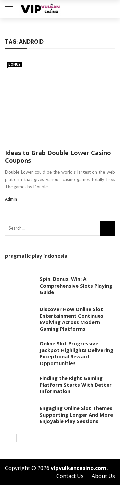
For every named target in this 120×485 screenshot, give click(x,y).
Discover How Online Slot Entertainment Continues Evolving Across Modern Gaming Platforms (71, 319)
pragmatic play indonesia (36, 255)
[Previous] (10, 438)
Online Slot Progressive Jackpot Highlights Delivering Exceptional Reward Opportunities (76, 353)
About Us (103, 476)
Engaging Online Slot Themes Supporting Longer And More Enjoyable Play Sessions (76, 414)
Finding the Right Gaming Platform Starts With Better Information (76, 384)
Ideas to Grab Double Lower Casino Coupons (58, 156)
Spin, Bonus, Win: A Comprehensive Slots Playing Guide (76, 285)
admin (11, 199)
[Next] (21, 438)
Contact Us (70, 476)
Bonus (14, 64)
